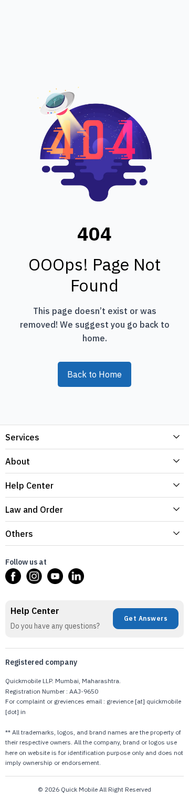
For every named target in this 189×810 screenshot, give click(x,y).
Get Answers (146, 618)
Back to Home (94, 374)
